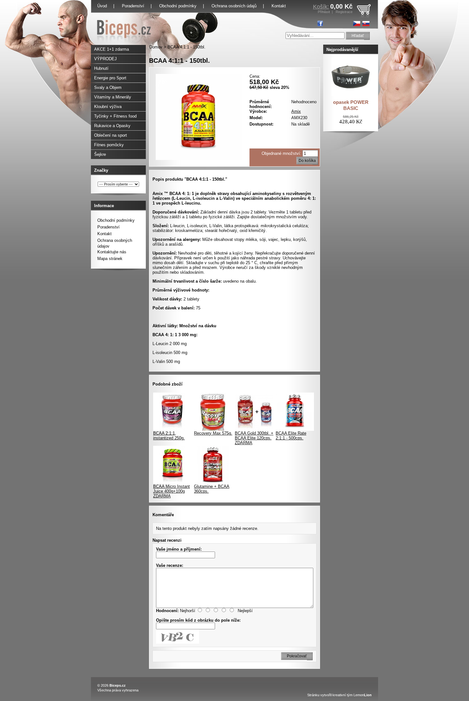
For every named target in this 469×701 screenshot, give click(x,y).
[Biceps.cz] (124, 43)
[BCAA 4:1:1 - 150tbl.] (199, 158)
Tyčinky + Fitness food (115, 116)
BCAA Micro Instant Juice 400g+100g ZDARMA (171, 491)
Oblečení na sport (110, 135)
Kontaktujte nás (111, 251)
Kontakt (279, 6)
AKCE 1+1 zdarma (111, 49)
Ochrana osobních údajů (234, 6)
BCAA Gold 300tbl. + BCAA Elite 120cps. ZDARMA (254, 438)
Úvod (102, 6)
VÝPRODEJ (105, 58)
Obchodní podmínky (178, 6)
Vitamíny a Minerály (112, 97)
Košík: (321, 7)
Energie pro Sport (110, 78)
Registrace (344, 12)
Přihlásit (324, 12)
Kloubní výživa (108, 106)
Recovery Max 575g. (213, 433)
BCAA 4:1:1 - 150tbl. (186, 47)
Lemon (363, 695)
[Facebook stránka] (320, 23)
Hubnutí (101, 68)
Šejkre (100, 154)
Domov (155, 47)
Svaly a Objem (108, 87)
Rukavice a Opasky (112, 125)
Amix (296, 111)
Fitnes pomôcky (109, 144)
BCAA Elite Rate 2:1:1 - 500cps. (291, 435)
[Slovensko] (366, 23)
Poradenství (133, 6)
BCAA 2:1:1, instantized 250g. (169, 435)
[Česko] (357, 23)
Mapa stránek (110, 258)
